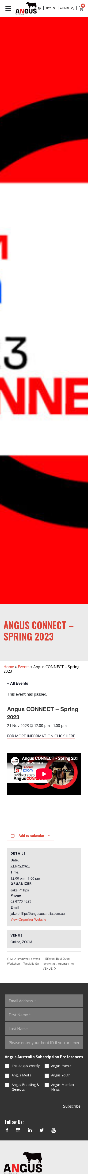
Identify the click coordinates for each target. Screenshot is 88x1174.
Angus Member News (62, 1087)
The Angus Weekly (26, 1065)
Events (24, 666)
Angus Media (21, 1075)
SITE (49, 8)
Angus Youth (60, 1075)
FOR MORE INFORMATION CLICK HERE (41, 736)
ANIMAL (65, 8)
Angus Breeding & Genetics (25, 1087)
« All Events (17, 683)
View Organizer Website (28, 919)
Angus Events (61, 1065)
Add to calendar (31, 835)
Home (9, 666)
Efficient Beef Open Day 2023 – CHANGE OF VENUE (59, 963)
